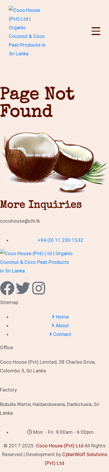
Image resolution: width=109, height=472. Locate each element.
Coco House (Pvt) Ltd (59, 446)
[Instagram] (38, 288)
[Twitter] (23, 288)
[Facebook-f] (7, 288)
